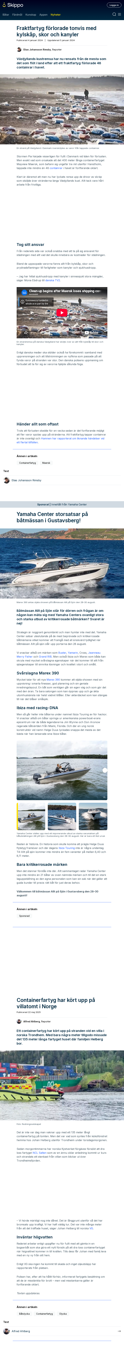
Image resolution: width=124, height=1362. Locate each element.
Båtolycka (24, 1313)
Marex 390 (53, 679)
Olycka (63, 1313)
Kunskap (31, 14)
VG (91, 1228)
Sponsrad (24, 915)
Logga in (114, 5)
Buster (62, 652)
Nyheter (56, 14)
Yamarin (73, 652)
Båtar (6, 14)
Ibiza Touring (67, 848)
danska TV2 (52, 280)
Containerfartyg (27, 462)
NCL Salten (39, 1152)
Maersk (46, 462)
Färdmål (17, 14)
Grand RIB (45, 656)
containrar (56, 168)
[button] (105, 770)
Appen (43, 14)
